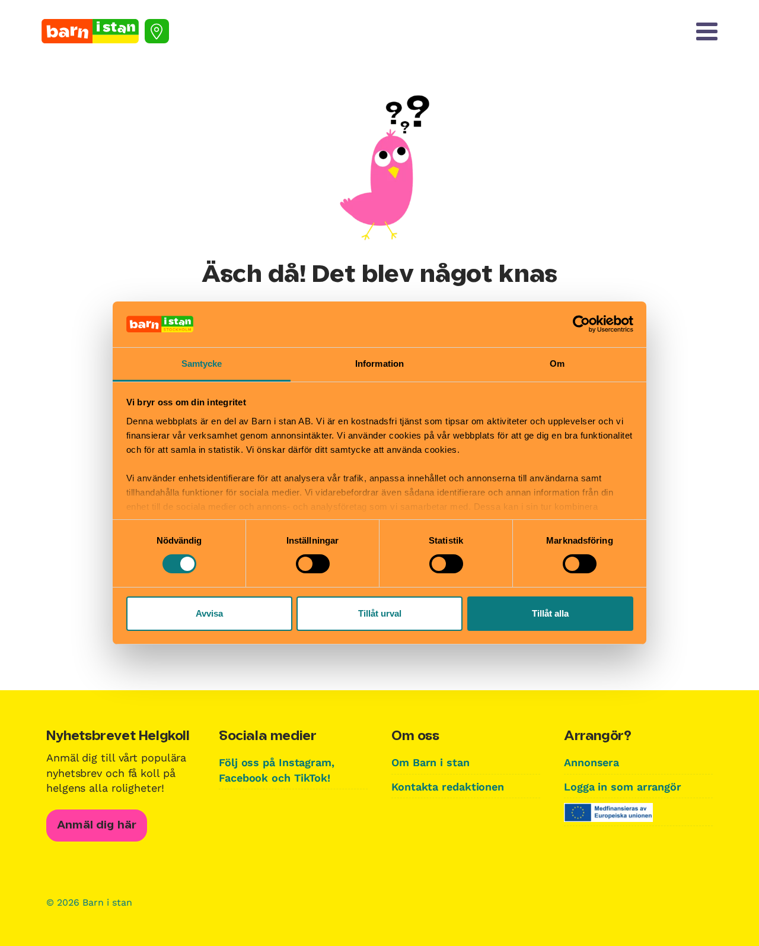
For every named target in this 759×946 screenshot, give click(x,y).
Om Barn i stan (430, 762)
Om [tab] (557, 363)
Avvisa (209, 613)
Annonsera (591, 762)
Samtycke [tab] (201, 363)
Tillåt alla (550, 613)
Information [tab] (379, 363)
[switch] (313, 563)
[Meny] (706, 31)
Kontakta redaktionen (447, 786)
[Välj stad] (157, 31)
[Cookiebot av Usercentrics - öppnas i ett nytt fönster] (581, 324)
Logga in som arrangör (622, 786)
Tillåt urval (379, 613)
